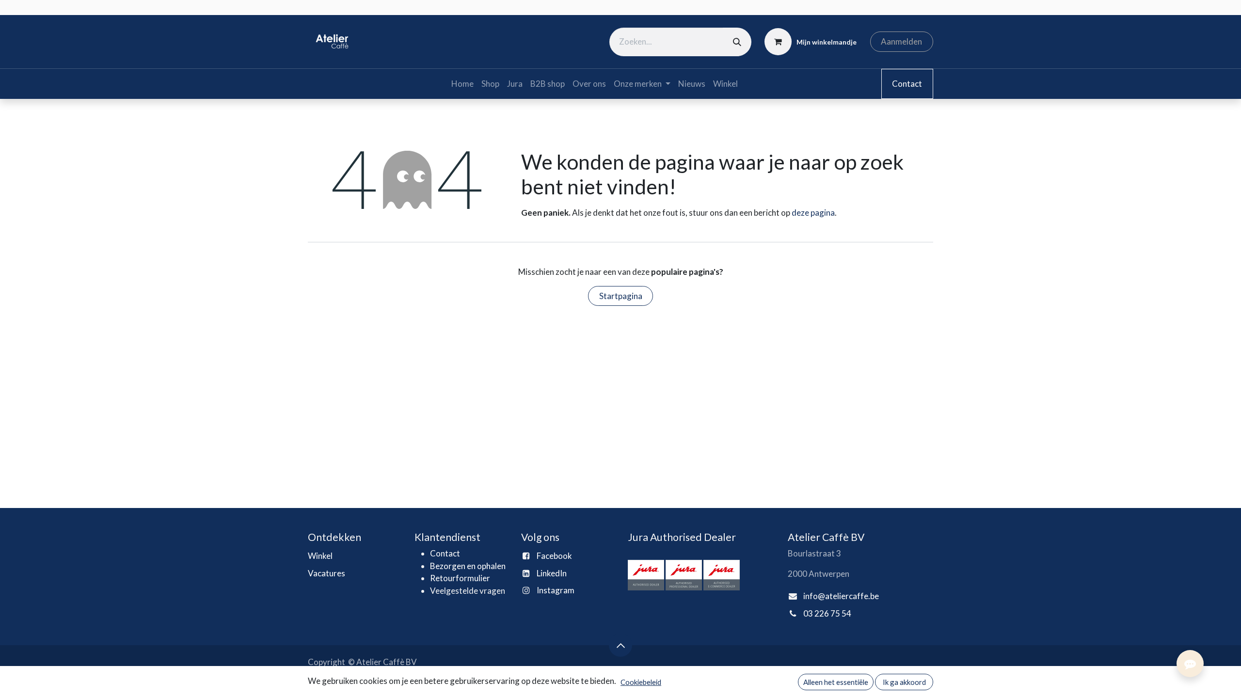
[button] (620, 645)
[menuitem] (462, 84)
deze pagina (813, 212)
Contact (907, 84)
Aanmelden (901, 41)
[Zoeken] (737, 42)
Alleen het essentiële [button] (835, 682)
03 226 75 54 (827, 613)
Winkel (320, 556)
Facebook (554, 556)
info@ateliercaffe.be (841, 596)
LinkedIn (552, 573)
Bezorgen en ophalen (468, 566)
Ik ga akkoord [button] (904, 682)
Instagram (555, 590)
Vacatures (326, 573)
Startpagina (620, 296)
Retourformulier (460, 578)
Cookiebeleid (640, 682)
